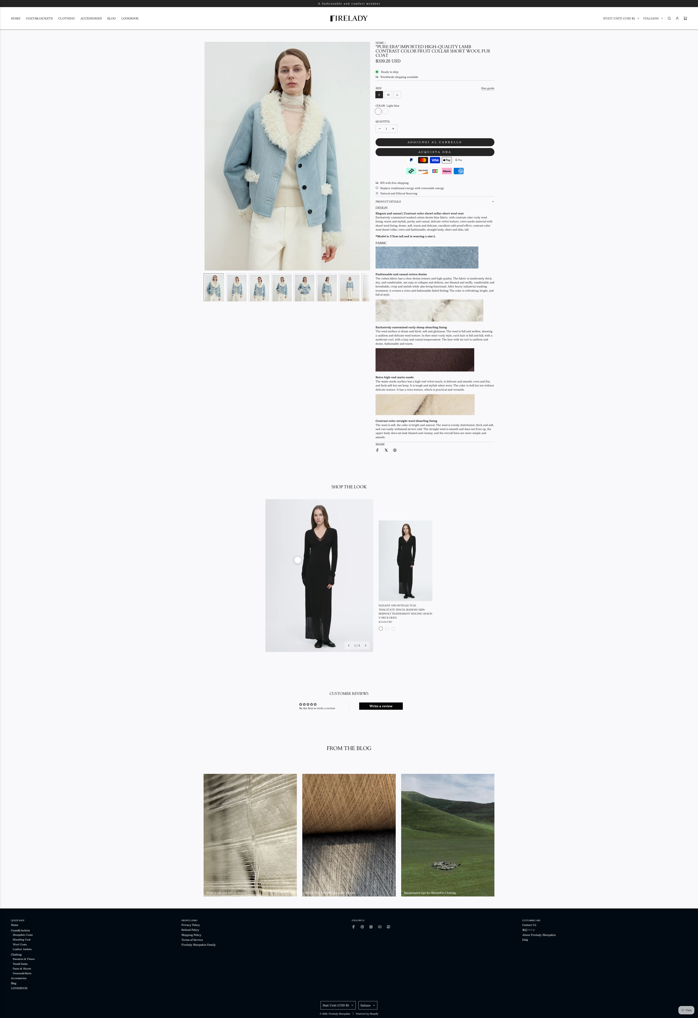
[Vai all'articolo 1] (298, 560)
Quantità (383, 122)
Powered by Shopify (367, 1013)
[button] (208, 155)
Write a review (380, 706)
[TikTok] (388, 927)
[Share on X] (386, 450)
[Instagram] (362, 927)
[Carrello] (685, 18)
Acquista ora (435, 152)
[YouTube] (380, 927)
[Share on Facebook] (377, 450)
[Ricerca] (669, 18)
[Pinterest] (371, 927)
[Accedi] (677, 18)
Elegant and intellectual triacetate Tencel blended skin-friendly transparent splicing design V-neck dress (405, 611)
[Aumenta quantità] (393, 129)
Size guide (487, 88)
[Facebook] (354, 927)
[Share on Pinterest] (395, 450)
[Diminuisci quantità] (380, 129)
